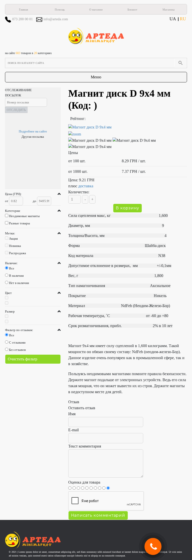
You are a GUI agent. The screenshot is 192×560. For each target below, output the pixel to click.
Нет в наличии (19, 283)
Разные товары (19, 223)
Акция (13, 238)
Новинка (15, 246)
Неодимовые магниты (24, 216)
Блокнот (132, 9)
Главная (23, 9)
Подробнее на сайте (33, 131)
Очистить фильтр (22, 359)
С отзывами (17, 342)
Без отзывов (17, 350)
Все (11, 268)
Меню (96, 77)
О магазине (96, 9)
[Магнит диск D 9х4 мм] (127, 130)
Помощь (60, 9)
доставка (85, 186)
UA (173, 18)
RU (183, 18)
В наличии (16, 275)
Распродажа (17, 253)
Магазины (168, 9)
